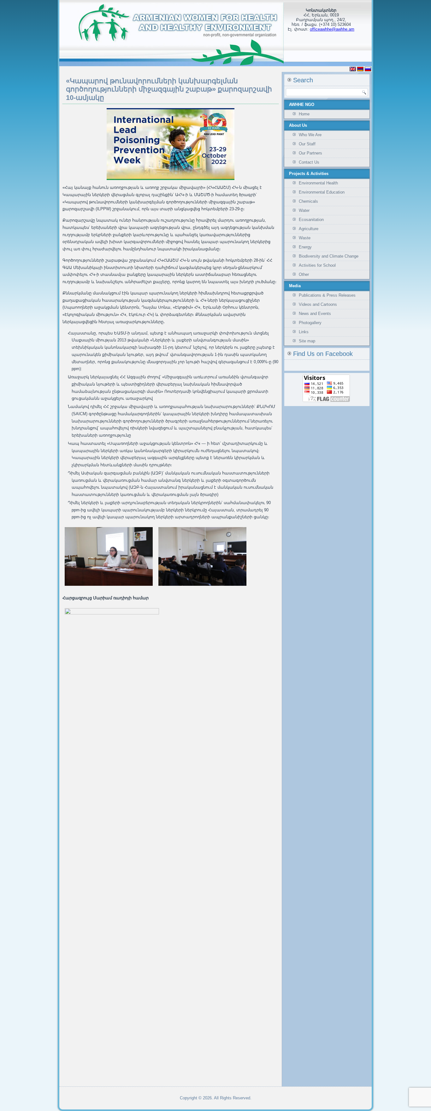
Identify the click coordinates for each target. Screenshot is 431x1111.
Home (304, 114)
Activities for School (317, 265)
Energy (305, 247)
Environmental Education (322, 192)
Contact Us (309, 162)
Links (304, 331)
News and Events (315, 313)
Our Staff (307, 144)
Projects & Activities (308, 173)
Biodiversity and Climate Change (328, 256)
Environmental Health (318, 183)
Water (304, 210)
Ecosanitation (311, 219)
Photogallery (310, 322)
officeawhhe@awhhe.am (332, 29)
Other (304, 274)
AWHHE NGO (301, 104)
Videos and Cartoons (318, 304)
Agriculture (308, 228)
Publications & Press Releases (327, 295)
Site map (307, 341)
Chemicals (308, 201)
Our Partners (310, 153)
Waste (304, 238)
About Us (298, 125)
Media (295, 285)
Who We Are (310, 134)
